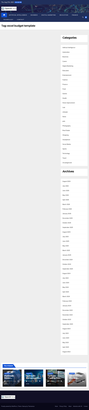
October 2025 (66, 223)
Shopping (65, 135)
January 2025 (66, 255)
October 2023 (66, 319)
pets (63, 121)
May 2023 (65, 342)
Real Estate (66, 130)
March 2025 (66, 250)
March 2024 (66, 296)
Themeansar (31, 406)
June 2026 (65, 190)
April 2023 (65, 347)
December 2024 (67, 259)
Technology (8, 19)
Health (64, 98)
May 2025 (65, 246)
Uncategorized (67, 162)
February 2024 (67, 301)
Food (64, 89)
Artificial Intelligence (18, 15)
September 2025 (67, 227)
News (64, 116)
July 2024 (65, 278)
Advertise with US (77, 406)
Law (63, 107)
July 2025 (65, 236)
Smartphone (66, 139)
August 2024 (66, 273)
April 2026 (65, 200)
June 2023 (65, 338)
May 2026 (65, 195)
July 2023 (65, 333)
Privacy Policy (63, 406)
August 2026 (66, 181)
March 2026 (66, 204)
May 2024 (65, 287)
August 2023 (66, 328)
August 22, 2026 (76, 381)
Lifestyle (65, 112)
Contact (20, 19)
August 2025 (66, 232)
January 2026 (66, 213)
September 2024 (67, 269)
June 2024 (65, 282)
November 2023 (67, 315)
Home (56, 406)
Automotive (66, 52)
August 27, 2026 (11, 381)
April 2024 (65, 292)
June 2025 (65, 241)
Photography (66, 126)
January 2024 (66, 305)
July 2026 (65, 186)
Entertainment (66, 75)
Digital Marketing (48, 15)
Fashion (65, 80)
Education (64, 15)
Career (64, 61)
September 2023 (67, 324)
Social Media (66, 144)
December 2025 (67, 218)
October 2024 (66, 264)
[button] (83, 17)
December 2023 (67, 310)
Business (34, 15)
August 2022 (66, 351)
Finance (75, 15)
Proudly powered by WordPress (9, 406)
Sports (64, 149)
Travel (64, 158)
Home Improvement (68, 103)
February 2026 (67, 209)
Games (64, 93)
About (69, 406)
